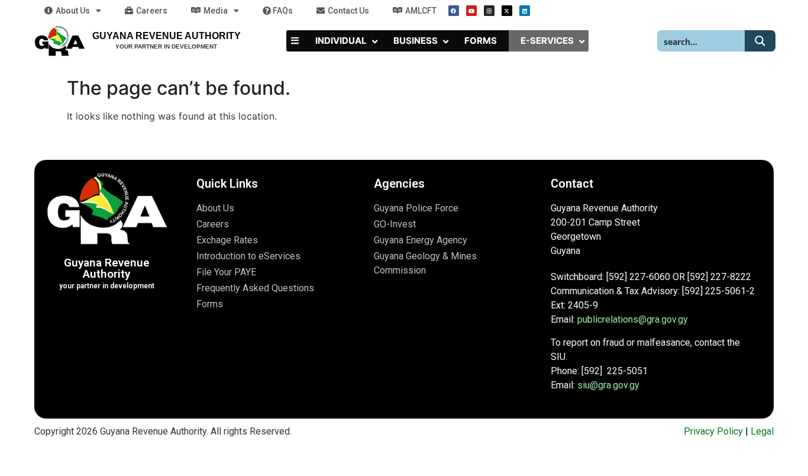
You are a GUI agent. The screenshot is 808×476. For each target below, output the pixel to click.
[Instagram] (489, 10)
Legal (762, 431)
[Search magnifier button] (760, 41)
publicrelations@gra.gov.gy (632, 319)
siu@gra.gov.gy (608, 385)
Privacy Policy (713, 431)
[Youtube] (471, 10)
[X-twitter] (507, 10)
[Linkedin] (524, 10)
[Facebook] (453, 10)
